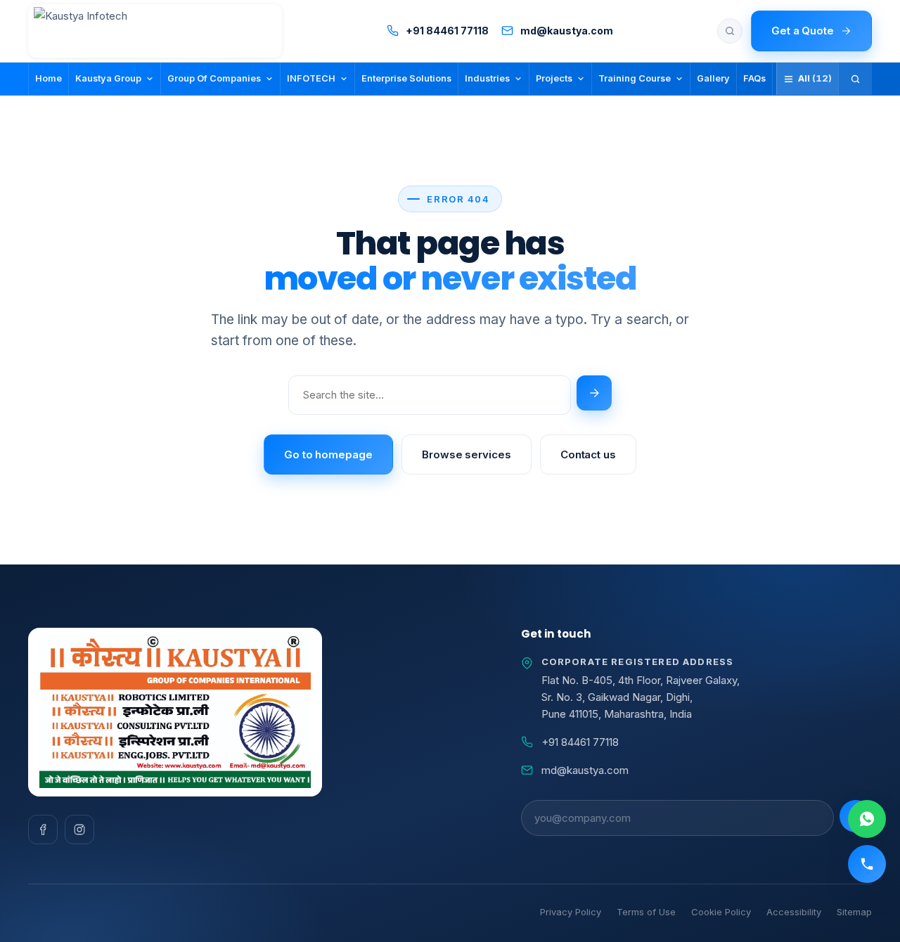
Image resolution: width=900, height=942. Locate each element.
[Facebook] (43, 829)
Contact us (588, 454)
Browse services (466, 454)
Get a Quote (802, 30)
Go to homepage (328, 454)
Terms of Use (646, 911)
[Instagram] (79, 829)
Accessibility (793, 911)
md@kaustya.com (585, 770)
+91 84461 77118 (580, 742)
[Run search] (594, 393)
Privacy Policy (570, 911)
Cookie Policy (721, 911)
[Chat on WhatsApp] (867, 819)
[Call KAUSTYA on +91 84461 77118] (867, 864)
